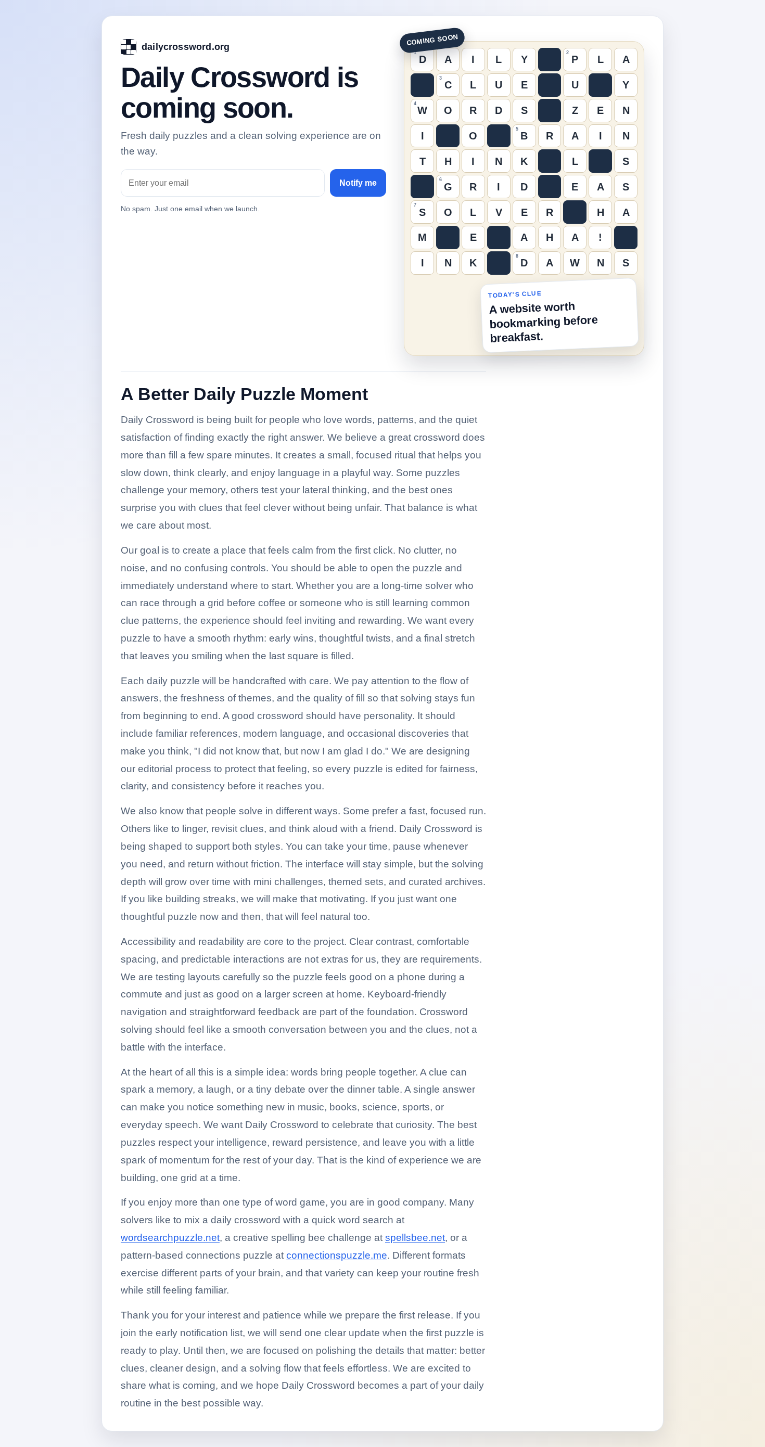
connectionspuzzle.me (336, 1255)
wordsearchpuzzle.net (170, 1237)
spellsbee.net (415, 1237)
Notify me (358, 182)
